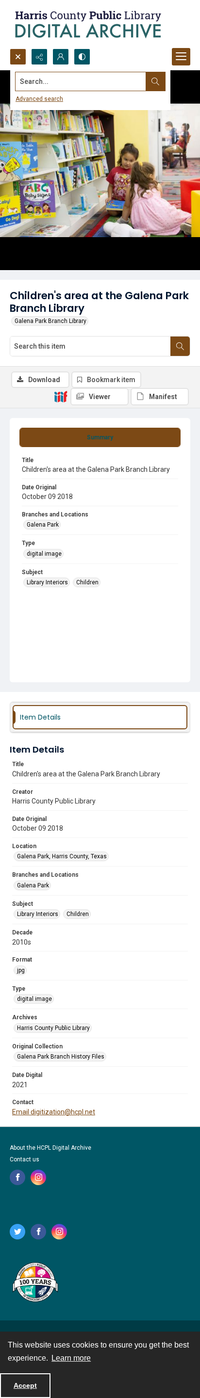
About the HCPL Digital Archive (50, 1147)
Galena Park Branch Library (50, 321)
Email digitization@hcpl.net (53, 1112)
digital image (44, 553)
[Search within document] (180, 346)
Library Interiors (47, 582)
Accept (25, 1385)
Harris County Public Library (53, 1028)
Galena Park (43, 524)
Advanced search (39, 99)
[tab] (100, 437)
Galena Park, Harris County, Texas (62, 856)
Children (87, 582)
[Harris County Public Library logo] (35, 1283)
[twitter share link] (17, 1231)
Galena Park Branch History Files (60, 1056)
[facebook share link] (17, 1177)
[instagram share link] (38, 1177)
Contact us (24, 1159)
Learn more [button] (71, 1358)
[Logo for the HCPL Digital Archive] (87, 24)
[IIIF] (60, 396)
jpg (21, 970)
